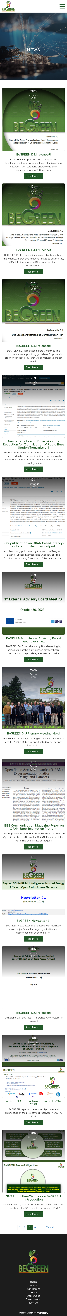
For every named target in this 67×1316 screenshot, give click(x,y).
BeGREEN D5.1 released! (33, 345)
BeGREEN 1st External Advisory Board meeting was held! (33, 640)
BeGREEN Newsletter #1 (34, 920)
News (33, 1292)
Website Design (26, 1312)
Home (33, 1281)
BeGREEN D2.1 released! (33, 1012)
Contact (33, 1303)
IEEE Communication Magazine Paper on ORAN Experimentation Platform (33, 827)
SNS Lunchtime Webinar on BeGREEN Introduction (33, 1198)
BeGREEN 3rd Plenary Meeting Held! (33, 733)
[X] (31, 1242)
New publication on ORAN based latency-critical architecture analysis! (33, 545)
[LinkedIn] (36, 1242)
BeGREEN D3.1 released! (33, 154)
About (33, 1285)
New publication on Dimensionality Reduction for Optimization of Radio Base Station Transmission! (33, 444)
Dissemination (33, 1299)
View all (50, 1227)
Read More (32, 176)
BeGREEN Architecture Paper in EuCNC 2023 (33, 1103)
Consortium (33, 1288)
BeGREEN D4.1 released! (33, 250)
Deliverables (33, 1295)
